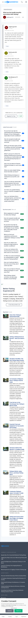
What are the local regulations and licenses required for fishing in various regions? (12, 237)
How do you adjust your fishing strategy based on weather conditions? (11, 244)
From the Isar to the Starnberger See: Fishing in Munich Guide (17, 404)
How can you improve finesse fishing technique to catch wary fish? (13, 165)
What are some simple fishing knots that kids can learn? (12, 170)
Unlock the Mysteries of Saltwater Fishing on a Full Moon (13, 562)
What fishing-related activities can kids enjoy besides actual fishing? (10, 277)
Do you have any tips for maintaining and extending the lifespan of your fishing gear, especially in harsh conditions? (12, 133)
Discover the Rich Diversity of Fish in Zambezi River (13, 575)
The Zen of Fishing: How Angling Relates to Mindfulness (11, 566)
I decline (9, 610)
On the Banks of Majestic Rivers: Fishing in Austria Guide (16, 380)
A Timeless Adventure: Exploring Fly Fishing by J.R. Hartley (13, 579)
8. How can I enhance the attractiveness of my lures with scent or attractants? (11, 251)
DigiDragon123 (10, 17)
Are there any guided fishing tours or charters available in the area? (13, 191)
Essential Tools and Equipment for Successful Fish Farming (17, 426)
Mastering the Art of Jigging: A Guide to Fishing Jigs (13, 569)
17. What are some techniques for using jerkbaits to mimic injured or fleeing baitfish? (12, 257)
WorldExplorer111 (13, 77)
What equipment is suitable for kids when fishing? (11, 214)
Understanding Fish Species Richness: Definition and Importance (13, 587)
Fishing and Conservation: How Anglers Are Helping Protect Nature (17, 518)
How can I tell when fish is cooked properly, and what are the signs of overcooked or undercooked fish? (12, 199)
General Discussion (8, 9)
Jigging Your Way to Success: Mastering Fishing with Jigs (14, 558)
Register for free (11, 116)
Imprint (4, 597)
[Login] (26, 2)
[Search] (22, 2)
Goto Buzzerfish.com (14, 304)
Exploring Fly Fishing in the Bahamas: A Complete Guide (13, 583)
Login (20, 116)
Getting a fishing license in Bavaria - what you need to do (17, 338)
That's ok (18, 610)
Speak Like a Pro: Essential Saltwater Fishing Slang (13, 555)
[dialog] (14, 606)
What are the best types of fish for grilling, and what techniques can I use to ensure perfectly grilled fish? (13, 148)
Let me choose (14, 608)
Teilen (7, 46)
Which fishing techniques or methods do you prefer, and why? (11, 176)
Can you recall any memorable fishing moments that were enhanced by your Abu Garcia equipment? (12, 184)
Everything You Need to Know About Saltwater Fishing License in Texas (12, 591)
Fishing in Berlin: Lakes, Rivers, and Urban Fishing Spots (16, 473)
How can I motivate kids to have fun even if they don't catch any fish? (11, 264)
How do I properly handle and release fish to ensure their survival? (12, 140)
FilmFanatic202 (13, 52)
